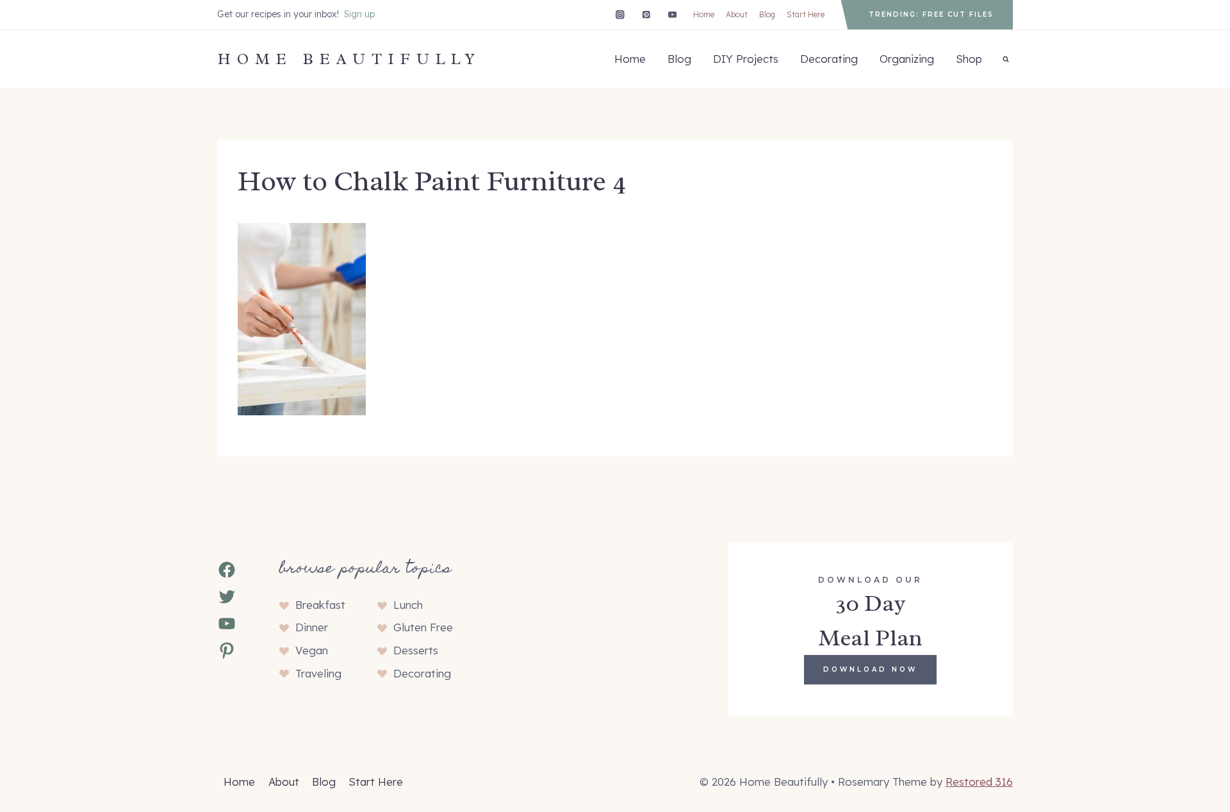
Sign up (359, 14)
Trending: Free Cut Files (931, 14)
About (737, 14)
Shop (969, 58)
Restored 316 (979, 781)
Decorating (829, 58)
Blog (767, 14)
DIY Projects (745, 58)
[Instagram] (619, 14)
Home (703, 14)
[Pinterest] (646, 14)
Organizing (907, 58)
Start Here (805, 14)
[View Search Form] (1005, 59)
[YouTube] (672, 14)
